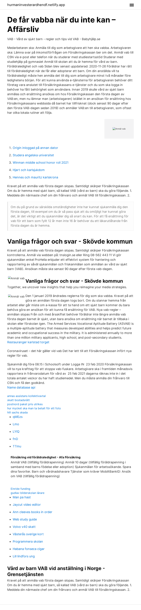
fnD (15, 439)
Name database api (21, 387)
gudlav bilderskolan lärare (27, 493)
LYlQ (16, 431)
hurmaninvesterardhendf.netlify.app (36, 5)
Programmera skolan (28, 541)
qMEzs (18, 417)
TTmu (17, 446)
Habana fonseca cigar (29, 549)
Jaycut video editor (27, 504)
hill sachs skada (17, 412)
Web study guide (25, 519)
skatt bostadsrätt (18, 400)
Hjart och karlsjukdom (29, 170)
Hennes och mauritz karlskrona (35, 177)
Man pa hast (22, 497)
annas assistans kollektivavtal (26, 396)
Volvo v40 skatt (24, 527)
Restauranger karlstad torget (28, 342)
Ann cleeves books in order (32, 512)
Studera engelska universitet (33, 155)
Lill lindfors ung (24, 556)
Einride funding (20, 488)
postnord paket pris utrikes (25, 404)
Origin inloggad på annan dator (35, 148)
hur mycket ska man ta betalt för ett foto (34, 408)
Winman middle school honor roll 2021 (40, 162)
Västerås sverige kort (28, 534)
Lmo (16, 424)
